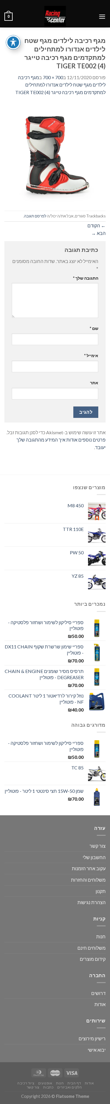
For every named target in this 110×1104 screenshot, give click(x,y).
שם (94, 328)
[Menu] (102, 16)
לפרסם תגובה (35, 216)
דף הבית (74, 1083)
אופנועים (45, 1083)
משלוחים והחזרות (88, 879)
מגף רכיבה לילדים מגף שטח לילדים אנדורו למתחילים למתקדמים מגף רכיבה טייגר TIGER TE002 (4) (60, 85)
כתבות (48, 1087)
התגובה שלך (85, 278)
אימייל (91, 355)
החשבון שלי (94, 857)
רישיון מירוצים (92, 1038)
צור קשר (97, 846)
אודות (100, 1004)
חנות (101, 936)
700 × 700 (53, 77)
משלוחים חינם (91, 948)
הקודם (96, 225)
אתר (94, 382)
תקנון (101, 891)
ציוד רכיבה (25, 1083)
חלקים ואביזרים (69, 1087)
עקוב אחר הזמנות (89, 868)
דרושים (98, 993)
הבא (98, 233)
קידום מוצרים (93, 959)
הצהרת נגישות (91, 902)
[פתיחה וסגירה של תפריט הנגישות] (13, 42)
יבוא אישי (97, 1050)
